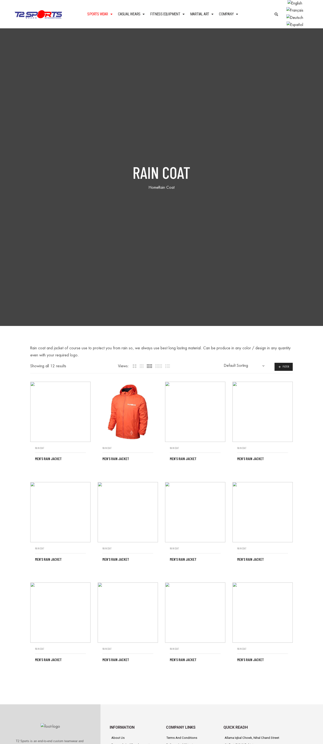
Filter (286, 366)
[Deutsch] (294, 17)
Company (226, 14)
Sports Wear (97, 14)
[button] (100, 14)
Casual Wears (129, 14)
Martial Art (199, 14)
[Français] (294, 10)
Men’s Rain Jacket (48, 458)
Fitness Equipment (165, 14)
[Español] (295, 24)
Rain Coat (39, 447)
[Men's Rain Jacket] (60, 412)
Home (153, 187)
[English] (295, 3)
